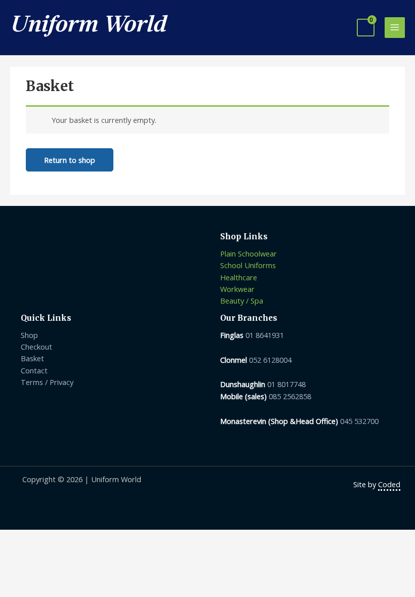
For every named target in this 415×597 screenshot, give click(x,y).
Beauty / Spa (241, 300)
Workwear (237, 289)
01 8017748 (286, 384)
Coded (389, 484)
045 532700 (359, 421)
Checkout (36, 347)
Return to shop (69, 160)
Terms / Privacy (47, 382)
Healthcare (238, 277)
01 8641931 (264, 335)
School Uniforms (248, 265)
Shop (29, 335)
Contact (34, 370)
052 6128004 (270, 360)
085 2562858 (290, 396)
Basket (32, 358)
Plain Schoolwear (248, 253)
